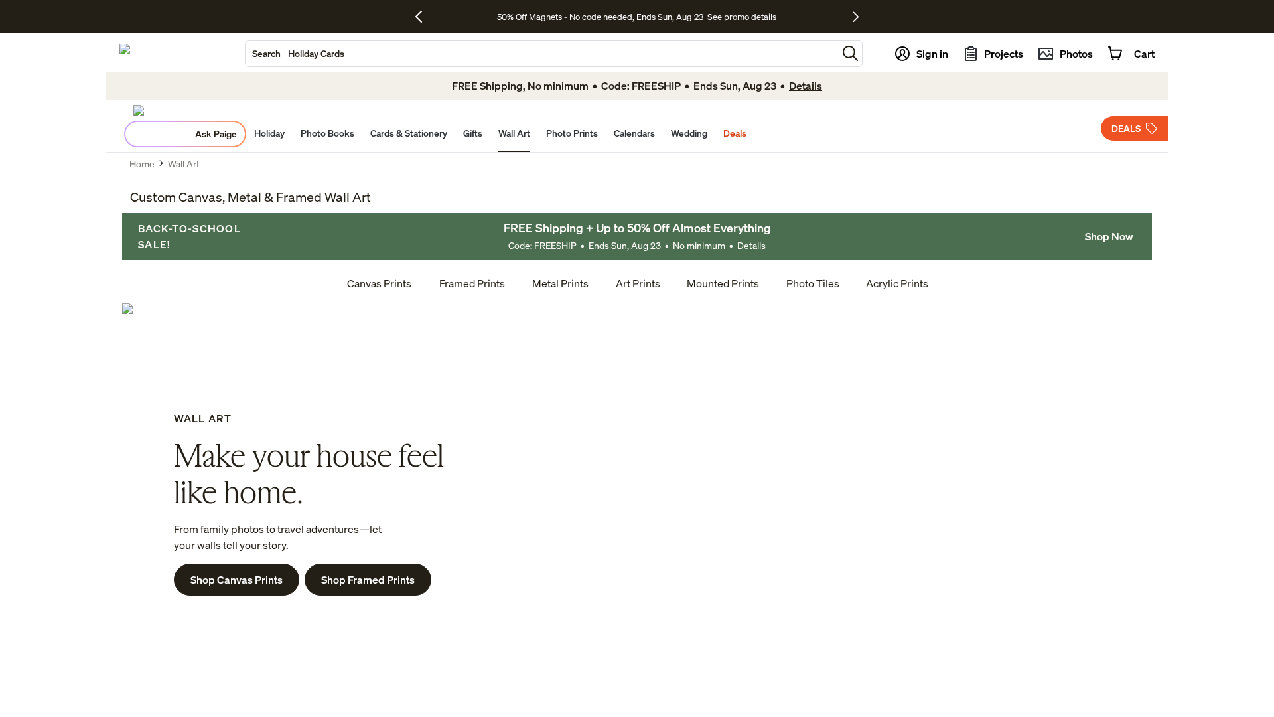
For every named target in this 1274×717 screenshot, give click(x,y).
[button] (850, 53)
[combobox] (541, 53)
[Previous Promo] (423, 17)
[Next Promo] (856, 16)
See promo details (741, 17)
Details (751, 245)
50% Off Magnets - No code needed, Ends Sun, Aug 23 (600, 17)
